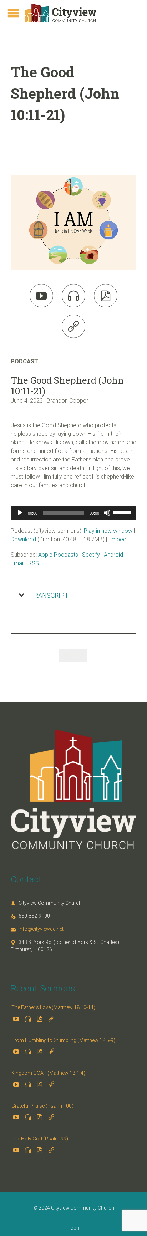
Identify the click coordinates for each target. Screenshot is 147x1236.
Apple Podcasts (58, 554)
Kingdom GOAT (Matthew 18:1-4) (48, 1073)
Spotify (91, 554)
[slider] (123, 512)
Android (113, 554)
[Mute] (107, 512)
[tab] (73, 595)
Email (17, 563)
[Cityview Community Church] (60, 13)
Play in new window (108, 530)
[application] (73, 513)
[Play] (20, 512)
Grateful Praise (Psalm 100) (42, 1106)
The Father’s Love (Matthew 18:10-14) (53, 1007)
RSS (33, 563)
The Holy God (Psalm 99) (39, 1138)
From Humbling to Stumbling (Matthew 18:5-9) (63, 1040)
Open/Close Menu (13, 13)
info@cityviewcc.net (37, 929)
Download (23, 539)
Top (71, 1228)
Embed (117, 539)
